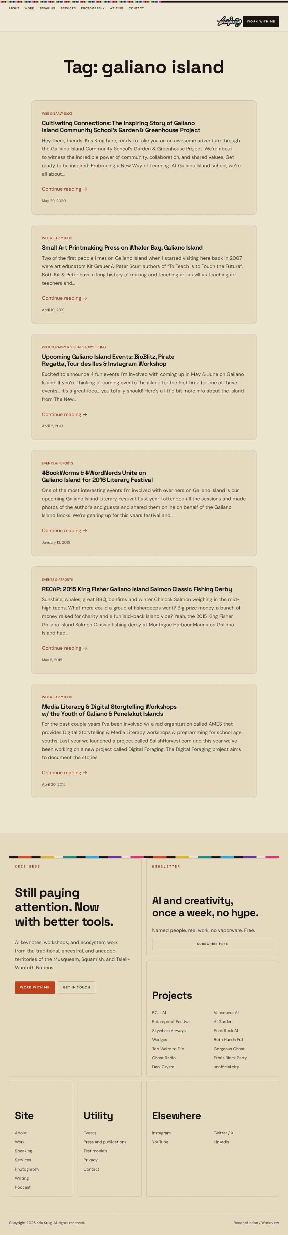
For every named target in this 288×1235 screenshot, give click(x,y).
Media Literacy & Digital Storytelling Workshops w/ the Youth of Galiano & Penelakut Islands (109, 710)
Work (29, 8)
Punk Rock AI (243, 1030)
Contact (136, 8)
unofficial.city (243, 1067)
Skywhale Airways (182, 1030)
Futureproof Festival (182, 1021)
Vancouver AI (243, 1012)
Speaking (47, 8)
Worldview (270, 1222)
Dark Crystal (181, 1067)
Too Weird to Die (182, 1049)
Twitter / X (241, 1133)
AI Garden (240, 1021)
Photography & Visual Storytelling (74, 347)
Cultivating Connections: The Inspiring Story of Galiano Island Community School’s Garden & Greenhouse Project (121, 126)
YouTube (177, 1142)
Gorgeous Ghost (243, 1049)
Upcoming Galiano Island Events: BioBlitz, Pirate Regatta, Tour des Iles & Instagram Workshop (108, 360)
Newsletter (227, 22)
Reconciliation (246, 1222)
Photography (93, 8)
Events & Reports (57, 463)
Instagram (178, 1133)
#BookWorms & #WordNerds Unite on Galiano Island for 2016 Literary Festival (97, 476)
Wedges (176, 1039)
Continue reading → (64, 189)
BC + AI (176, 1012)
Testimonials (95, 1151)
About (14, 8)
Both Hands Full (243, 1039)
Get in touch (77, 987)
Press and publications (105, 1142)
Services (68, 8)
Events (90, 1133)
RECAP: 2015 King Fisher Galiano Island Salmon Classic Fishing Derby (137, 589)
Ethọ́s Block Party (243, 1058)
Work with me (261, 21)
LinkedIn (238, 1142)
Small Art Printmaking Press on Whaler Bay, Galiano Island (122, 247)
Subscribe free (221, 944)
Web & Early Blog (57, 113)
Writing (116, 8)
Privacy (91, 1160)
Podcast (23, 1187)
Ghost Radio (181, 1058)
